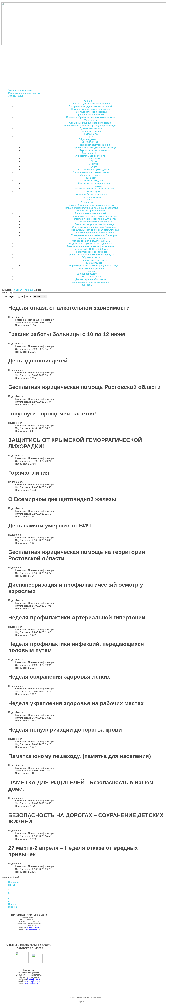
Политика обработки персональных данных (90, 117)
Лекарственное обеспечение (91, 251)
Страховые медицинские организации (90, 122)
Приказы (97, 186)
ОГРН (94, 166)
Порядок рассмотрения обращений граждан (94, 265)
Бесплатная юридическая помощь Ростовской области (84, 387)
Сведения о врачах (91, 175)
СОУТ (90, 199)
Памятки (91, 271)
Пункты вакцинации (91, 128)
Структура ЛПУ (90, 153)
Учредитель (90, 120)
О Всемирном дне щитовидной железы (62, 499)
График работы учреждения (94, 144)
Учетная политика (91, 196)
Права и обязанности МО (90, 114)
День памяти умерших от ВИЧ (49, 525)
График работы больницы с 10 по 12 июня (66, 334)
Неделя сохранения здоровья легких (59, 677)
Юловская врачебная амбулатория (94, 232)
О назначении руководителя (94, 169)
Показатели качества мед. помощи (91, 109)
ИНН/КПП (94, 164)
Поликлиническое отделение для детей (94, 218)
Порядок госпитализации (91, 238)
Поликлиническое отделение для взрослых (94, 216)
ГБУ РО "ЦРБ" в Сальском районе (91, 103)
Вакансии (90, 177)
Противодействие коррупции (91, 194)
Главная (17, 289)
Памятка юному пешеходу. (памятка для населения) (79, 756)
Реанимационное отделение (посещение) (91, 246)
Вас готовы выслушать (94, 260)
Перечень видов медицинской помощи (94, 147)
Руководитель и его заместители (90, 172)
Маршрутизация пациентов (94, 150)
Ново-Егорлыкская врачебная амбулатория (94, 229)
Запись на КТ (15, 95)
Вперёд (12, 904)
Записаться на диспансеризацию (90, 282)
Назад (11, 884)
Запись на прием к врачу (91, 210)
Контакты (87, 284)
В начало (13, 882)
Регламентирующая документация (94, 188)
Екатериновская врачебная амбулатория (94, 235)
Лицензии (94, 158)
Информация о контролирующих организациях (91, 125)
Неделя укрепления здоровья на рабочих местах (76, 703)
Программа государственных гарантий (91, 106)
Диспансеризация (91, 276)
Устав (94, 161)
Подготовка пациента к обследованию (90, 243)
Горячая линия (28, 473)
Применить (40, 296)
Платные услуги (91, 191)
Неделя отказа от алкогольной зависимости (69, 308)
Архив (90, 136)
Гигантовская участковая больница (94, 224)
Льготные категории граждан (91, 111)
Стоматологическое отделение (94, 221)
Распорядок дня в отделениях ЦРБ (91, 240)
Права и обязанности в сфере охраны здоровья (91, 207)
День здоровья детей (38, 361)
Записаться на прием (20, 90)
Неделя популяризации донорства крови (65, 730)
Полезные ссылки (91, 131)
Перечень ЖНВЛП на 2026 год (91, 249)
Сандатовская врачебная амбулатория (94, 227)
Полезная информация (91, 268)
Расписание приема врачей (24, 93)
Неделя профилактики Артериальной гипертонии (76, 617)
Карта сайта (91, 133)
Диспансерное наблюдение (90, 279)
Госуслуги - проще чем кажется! (52, 414)
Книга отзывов (94, 262)
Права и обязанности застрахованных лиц (91, 205)
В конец (12, 906)
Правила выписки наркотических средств (91, 254)
